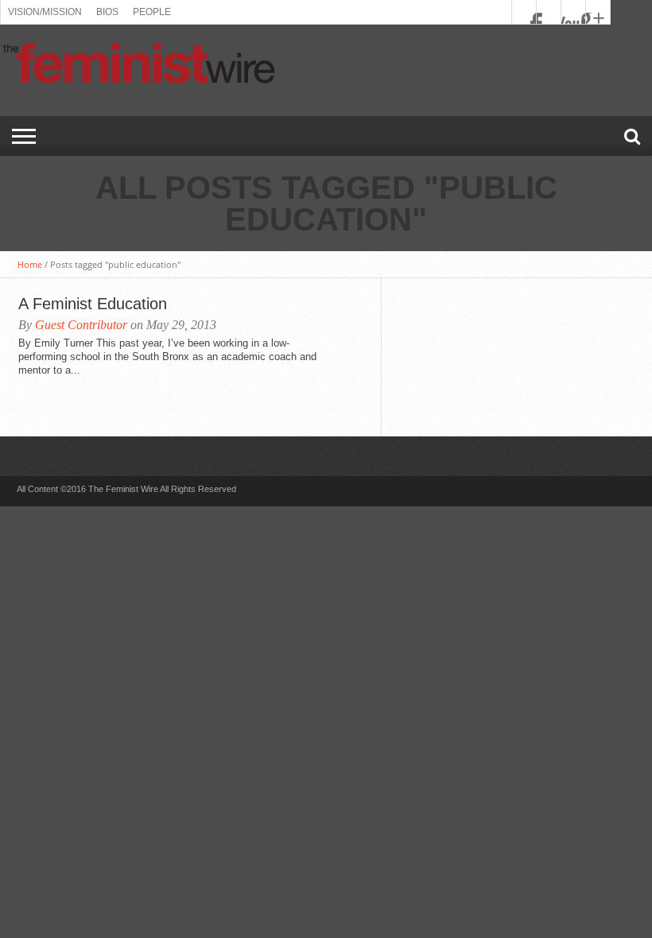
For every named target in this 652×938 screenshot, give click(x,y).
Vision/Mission (45, 11)
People (152, 11)
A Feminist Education (92, 303)
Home (29, 264)
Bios (107, 11)
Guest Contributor (81, 324)
